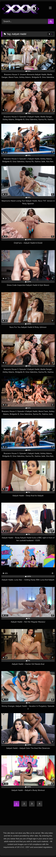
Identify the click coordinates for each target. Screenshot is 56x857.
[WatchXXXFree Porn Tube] (23, 10)
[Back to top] (48, 849)
